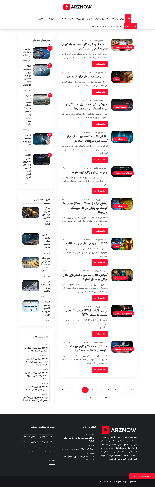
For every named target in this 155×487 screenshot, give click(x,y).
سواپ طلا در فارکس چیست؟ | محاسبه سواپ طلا (45, 265)
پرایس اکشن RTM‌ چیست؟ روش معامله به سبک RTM (87, 312)
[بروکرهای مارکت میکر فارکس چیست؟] (30, 239)
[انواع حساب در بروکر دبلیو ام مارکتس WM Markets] (41, 70)
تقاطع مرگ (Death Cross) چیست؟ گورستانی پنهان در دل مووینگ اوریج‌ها (85, 207)
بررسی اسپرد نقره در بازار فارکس (45, 286)
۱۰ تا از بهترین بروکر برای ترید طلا (87, 76)
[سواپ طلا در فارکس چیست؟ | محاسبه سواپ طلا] (30, 262)
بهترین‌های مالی (77, 18)
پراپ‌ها (115, 18)
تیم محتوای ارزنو (100, 40)
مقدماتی (34, 451)
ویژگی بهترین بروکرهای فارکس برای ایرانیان (46, 216)
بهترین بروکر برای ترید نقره (26, 52)
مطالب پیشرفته (47, 451)
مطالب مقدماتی (32, 446)
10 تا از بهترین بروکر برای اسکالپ (87, 243)
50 (105, 397)
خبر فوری (34, 441)
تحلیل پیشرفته (47, 441)
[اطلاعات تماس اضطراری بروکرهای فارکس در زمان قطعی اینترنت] (41, 159)
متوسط (24, 441)
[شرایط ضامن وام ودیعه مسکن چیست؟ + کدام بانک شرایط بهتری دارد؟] (41, 99)
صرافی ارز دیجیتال (102, 18)
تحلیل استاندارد (29, 436)
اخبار (41, 18)
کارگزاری (89, 18)
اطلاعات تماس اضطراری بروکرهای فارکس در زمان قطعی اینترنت (27, 166)
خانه (128, 18)
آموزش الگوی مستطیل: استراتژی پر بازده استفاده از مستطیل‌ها (86, 106)
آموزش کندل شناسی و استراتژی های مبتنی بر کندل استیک (85, 277)
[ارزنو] (77, 6)
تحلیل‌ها (52, 18)
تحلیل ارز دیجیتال (46, 436)
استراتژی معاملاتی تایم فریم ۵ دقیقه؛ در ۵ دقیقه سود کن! (89, 348)
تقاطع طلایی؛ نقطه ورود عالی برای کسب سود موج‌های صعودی (87, 138)
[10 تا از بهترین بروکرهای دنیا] (41, 139)
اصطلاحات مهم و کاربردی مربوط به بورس (46, 308)
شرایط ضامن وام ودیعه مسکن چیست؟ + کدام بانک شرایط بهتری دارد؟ (27, 110)
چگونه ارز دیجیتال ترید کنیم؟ (90, 172)
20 (107, 389)
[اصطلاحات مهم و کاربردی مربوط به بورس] (30, 306)
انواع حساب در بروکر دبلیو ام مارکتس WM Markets (27, 75)
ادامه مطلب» (99, 64)
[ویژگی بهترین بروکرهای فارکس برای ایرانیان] (30, 212)
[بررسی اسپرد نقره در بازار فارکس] (30, 285)
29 (93, 389)
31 (77, 389)
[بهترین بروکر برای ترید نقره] (41, 53)
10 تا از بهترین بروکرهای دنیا (27, 139)
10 (115, 389)
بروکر (122, 18)
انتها (89, 397)
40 (63, 389)
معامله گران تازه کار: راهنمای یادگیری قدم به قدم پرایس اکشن (85, 46)
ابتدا (131, 389)
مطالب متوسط (47, 446)
